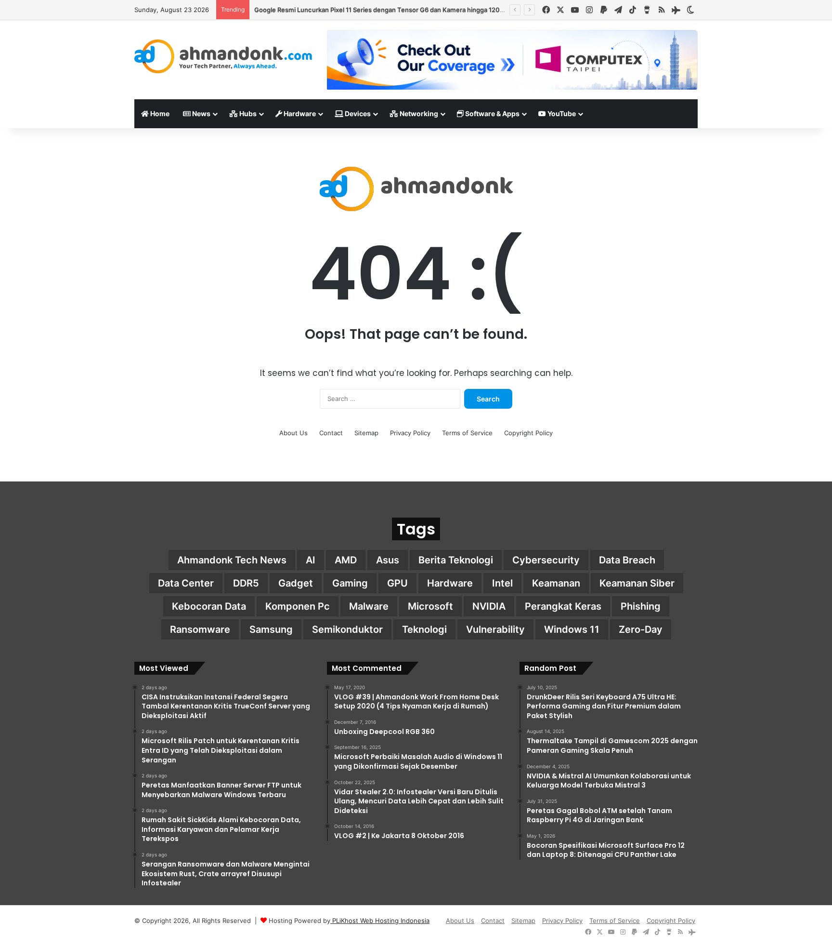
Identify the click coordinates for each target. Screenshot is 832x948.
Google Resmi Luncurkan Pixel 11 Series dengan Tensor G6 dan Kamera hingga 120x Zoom (388, 9)
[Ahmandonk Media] (223, 56)
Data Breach (627, 560)
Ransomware (200, 629)
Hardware (299, 113)
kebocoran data (209, 606)
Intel (502, 583)
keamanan (556, 583)
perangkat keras (563, 606)
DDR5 (246, 583)
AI (310, 560)
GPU (397, 583)
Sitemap (366, 433)
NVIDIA (489, 606)
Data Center (186, 583)
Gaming (350, 583)
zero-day (641, 629)
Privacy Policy (410, 433)
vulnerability (495, 629)
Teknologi (424, 629)
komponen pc (297, 606)
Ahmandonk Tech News (231, 560)
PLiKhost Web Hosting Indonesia (379, 920)
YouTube (561, 113)
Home (159, 113)
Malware (369, 606)
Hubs (247, 113)
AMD (346, 560)
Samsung (271, 629)
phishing (641, 606)
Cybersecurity (546, 560)
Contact (331, 433)
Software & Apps (492, 113)
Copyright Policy (528, 433)
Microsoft (430, 606)
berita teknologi (455, 560)
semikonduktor (347, 629)
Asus (387, 560)
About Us (293, 433)
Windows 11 (571, 629)
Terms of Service (467, 433)
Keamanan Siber (637, 583)
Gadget (295, 583)
